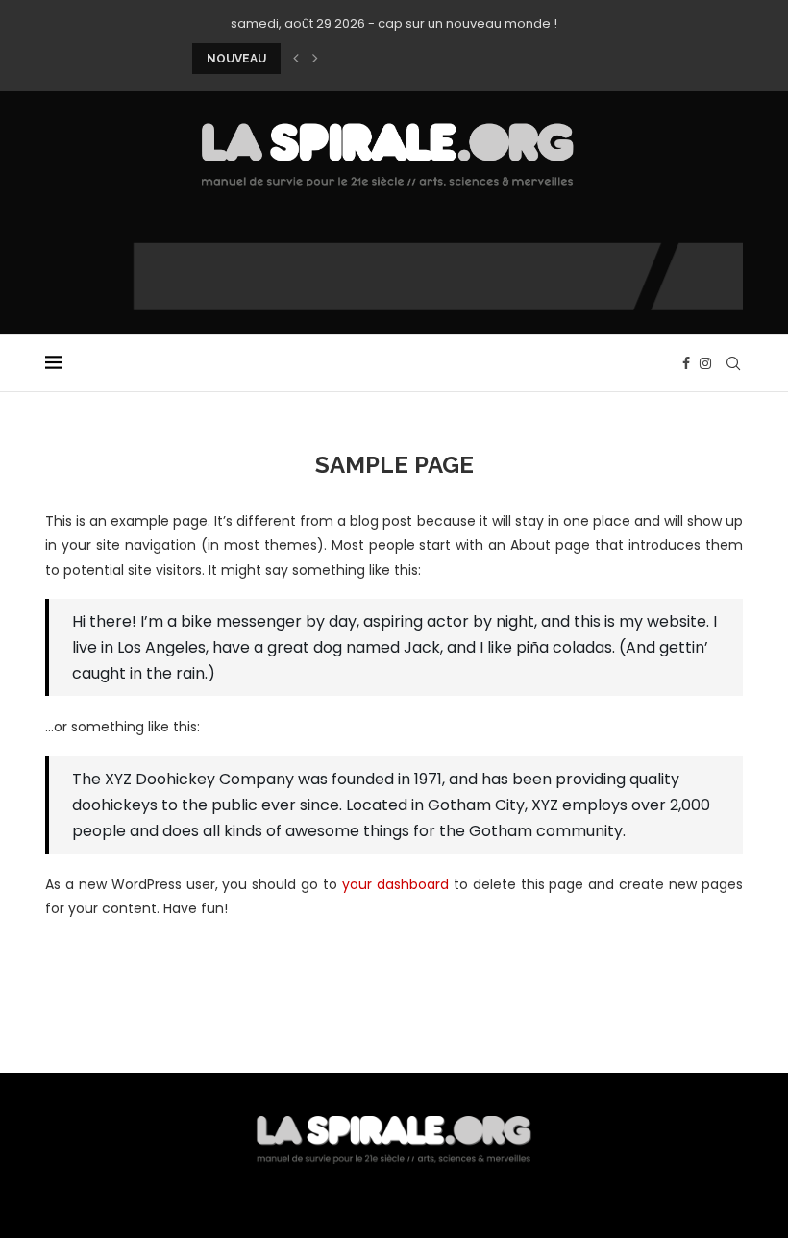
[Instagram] (705, 363)
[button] (296, 58)
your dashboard (395, 884)
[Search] (733, 363)
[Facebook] (686, 363)
